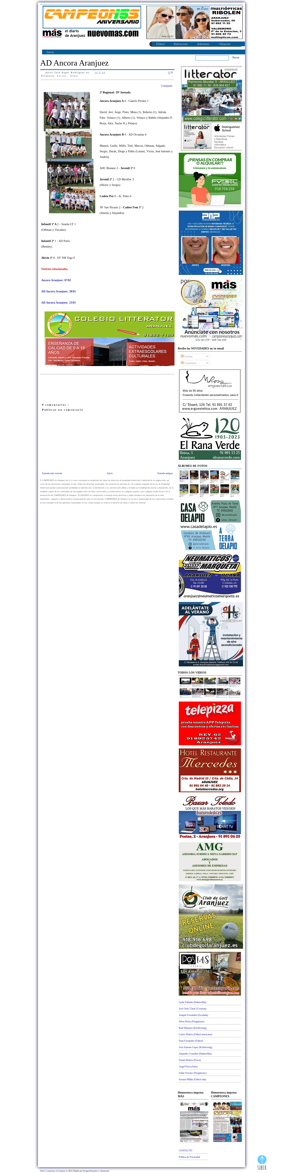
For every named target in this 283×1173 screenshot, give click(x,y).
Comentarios (190, 363)
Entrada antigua (165, 473)
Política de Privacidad (189, 1157)
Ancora (62, 76)
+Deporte (225, 44)
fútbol (74, 76)
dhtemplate (104, 1171)
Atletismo (203, 44)
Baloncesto (181, 44)
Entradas (188, 356)
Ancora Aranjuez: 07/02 (56, 280)
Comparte (166, 85)
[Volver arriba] (262, 1163)
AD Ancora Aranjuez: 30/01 (58, 291)
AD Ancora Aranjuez (74, 62)
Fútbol (160, 44)
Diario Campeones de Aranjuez (53, 1171)
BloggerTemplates (90, 1171)
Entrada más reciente (52, 473)
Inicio (50, 52)
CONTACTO (185, 1150)
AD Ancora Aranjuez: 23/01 (58, 302)
